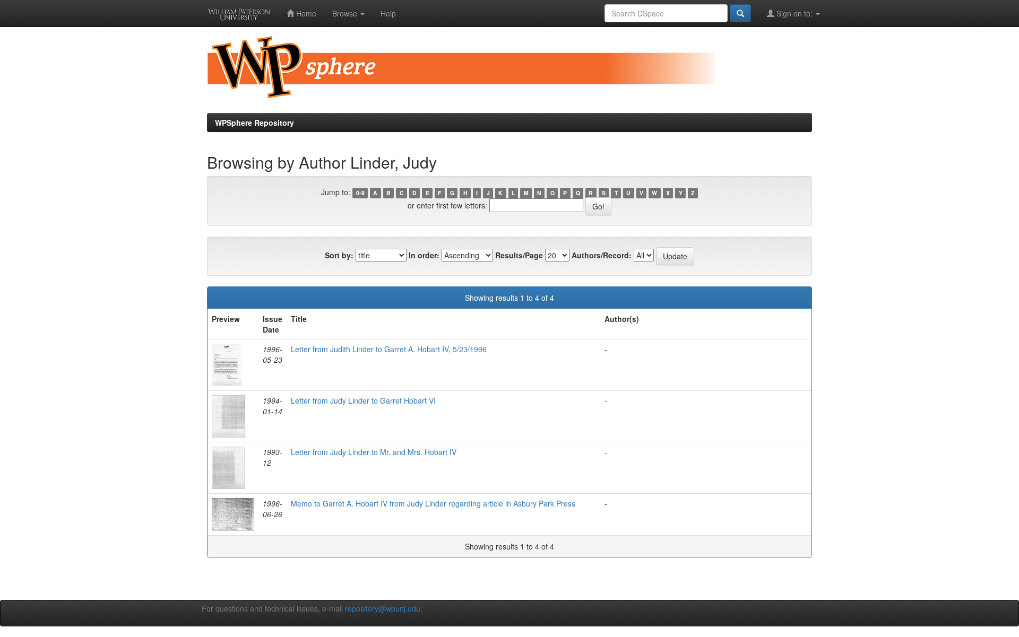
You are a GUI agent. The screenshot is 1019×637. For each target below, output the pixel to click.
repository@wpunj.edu (382, 608)
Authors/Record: (602, 255)
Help (388, 13)
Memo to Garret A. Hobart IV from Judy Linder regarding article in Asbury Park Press (433, 503)
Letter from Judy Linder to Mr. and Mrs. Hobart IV (373, 452)
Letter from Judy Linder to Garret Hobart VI (363, 400)
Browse (345, 13)
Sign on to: (794, 13)
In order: (424, 255)
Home (305, 13)
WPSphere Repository (254, 122)
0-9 (360, 193)
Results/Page (519, 255)
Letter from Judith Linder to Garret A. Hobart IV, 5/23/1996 (389, 349)
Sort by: (339, 255)
